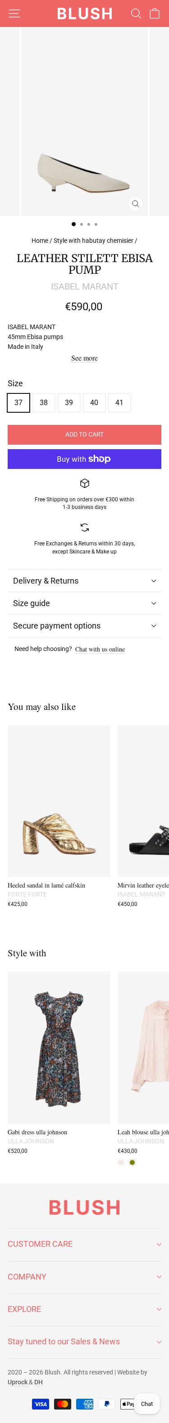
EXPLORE (24, 1309)
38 (44, 402)
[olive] (132, 1162)
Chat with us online (100, 649)
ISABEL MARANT (85, 286)
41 (119, 402)
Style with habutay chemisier (93, 240)
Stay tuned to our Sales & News (64, 1341)
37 (18, 402)
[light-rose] (121, 1162)
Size (15, 383)
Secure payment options (56, 625)
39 (69, 402)
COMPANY (27, 1276)
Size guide (31, 603)
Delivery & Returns (45, 580)
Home (40, 240)
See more (84, 358)
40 (94, 402)
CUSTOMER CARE (40, 1244)
